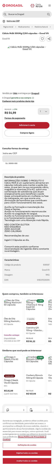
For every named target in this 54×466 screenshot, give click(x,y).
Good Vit (46, 270)
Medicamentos (24, 27)
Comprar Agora (27, 133)
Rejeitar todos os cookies (27, 453)
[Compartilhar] (49, 39)
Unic (15, 93)
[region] (27, 439)
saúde (40, 185)
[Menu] (49, 5)
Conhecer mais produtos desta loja (18, 101)
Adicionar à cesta (27, 125)
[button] (27, 65)
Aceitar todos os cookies (26, 461)
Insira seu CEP (10, 153)
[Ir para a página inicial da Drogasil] (12, 5)
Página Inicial (8, 27)
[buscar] (48, 14)
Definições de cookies (27, 445)
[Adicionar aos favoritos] (42, 39)
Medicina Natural (41, 27)
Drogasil (35, 93)
